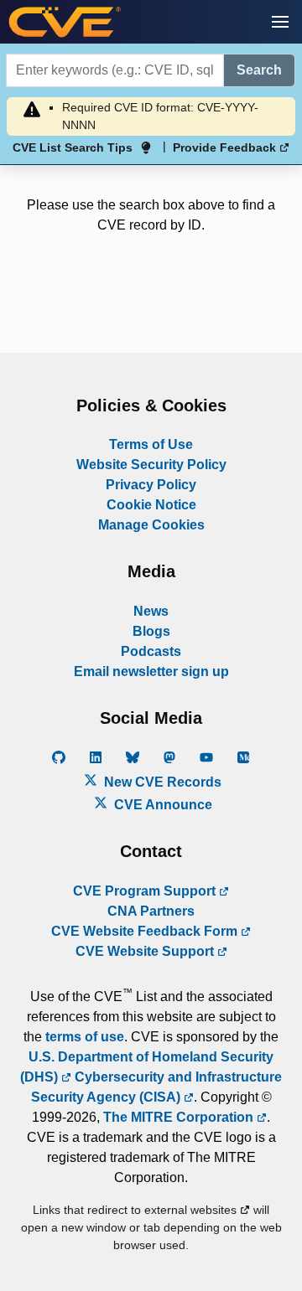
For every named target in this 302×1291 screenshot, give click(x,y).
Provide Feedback (226, 147)
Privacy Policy (151, 485)
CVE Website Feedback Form (146, 931)
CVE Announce (161, 805)
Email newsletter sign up (151, 671)
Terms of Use (151, 444)
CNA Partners (151, 911)
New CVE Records (161, 782)
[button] (280, 22)
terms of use (84, 1037)
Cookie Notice (151, 505)
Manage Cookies (151, 525)
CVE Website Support (146, 951)
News (151, 611)
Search (259, 70)
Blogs (151, 631)
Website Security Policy (151, 464)
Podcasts (151, 651)
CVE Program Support (146, 891)
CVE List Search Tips (73, 147)
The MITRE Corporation (180, 1117)
